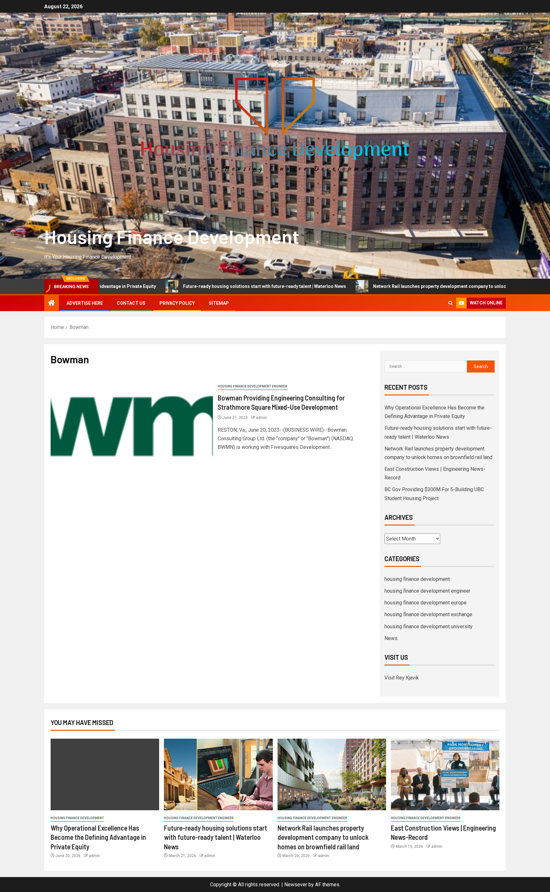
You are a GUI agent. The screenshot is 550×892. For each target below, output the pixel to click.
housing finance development (417, 579)
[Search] (451, 303)
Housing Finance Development (171, 236)
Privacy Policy (177, 303)
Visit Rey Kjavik (401, 678)
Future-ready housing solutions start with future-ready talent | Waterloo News (210, 286)
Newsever (295, 885)
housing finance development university (428, 627)
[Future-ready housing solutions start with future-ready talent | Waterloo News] (218, 774)
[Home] (51, 303)
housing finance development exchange (428, 614)
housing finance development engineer (252, 386)
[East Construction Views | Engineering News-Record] (445, 774)
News (391, 638)
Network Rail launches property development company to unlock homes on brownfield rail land (418, 286)
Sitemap (219, 303)
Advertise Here (85, 303)
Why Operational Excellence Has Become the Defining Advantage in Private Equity (98, 837)
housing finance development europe (425, 603)
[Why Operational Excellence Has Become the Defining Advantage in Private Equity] (105, 774)
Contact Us (131, 303)
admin (261, 417)
